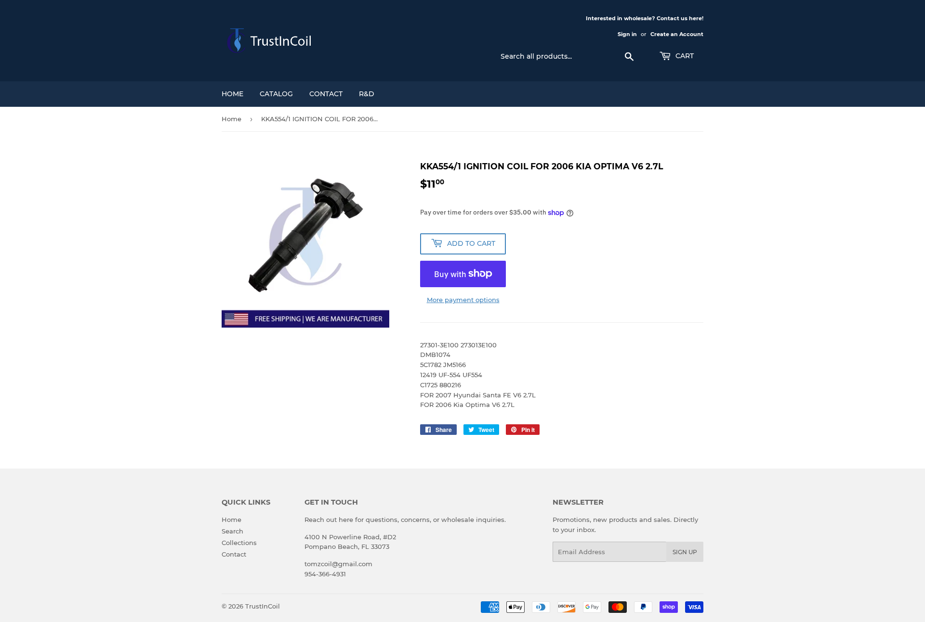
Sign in (627, 34)
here (346, 519)
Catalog (276, 93)
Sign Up (685, 552)
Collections (239, 542)
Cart (684, 55)
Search (232, 531)
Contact (326, 93)
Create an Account (676, 34)
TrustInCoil (262, 606)
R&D (366, 93)
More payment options (463, 300)
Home (232, 93)
